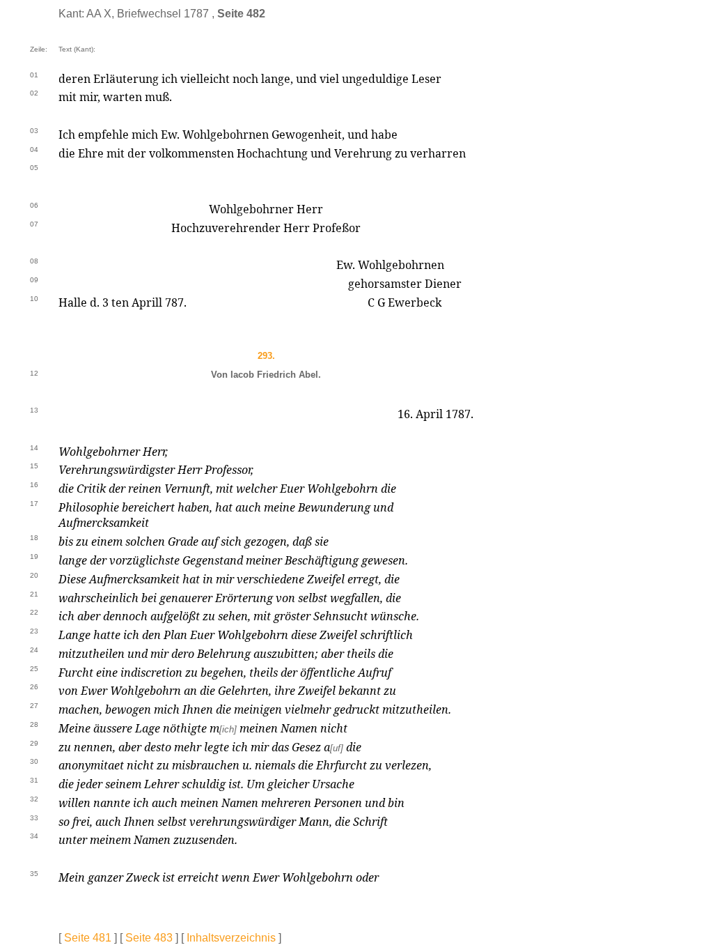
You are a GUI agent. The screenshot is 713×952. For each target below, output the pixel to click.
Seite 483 (149, 938)
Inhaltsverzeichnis (231, 938)
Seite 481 (87, 938)
